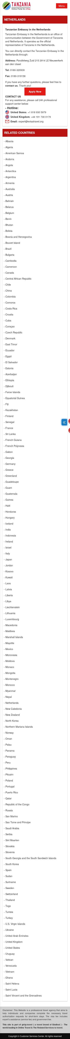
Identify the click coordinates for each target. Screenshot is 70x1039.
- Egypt (8, 356)
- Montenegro (11, 679)
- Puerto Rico (11, 792)
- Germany (9, 463)
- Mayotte (9, 643)
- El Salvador (11, 362)
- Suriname (10, 882)
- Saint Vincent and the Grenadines (23, 995)
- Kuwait (8, 577)
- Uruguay (9, 953)
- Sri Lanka (10, 434)
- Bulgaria (9, 254)
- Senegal (9, 422)
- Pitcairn (8, 774)
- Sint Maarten (11, 840)
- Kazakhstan (11, 410)
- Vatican (8, 959)
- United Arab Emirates (16, 935)
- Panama (9, 750)
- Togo (7, 906)
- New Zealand (12, 714)
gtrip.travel (27, 1024)
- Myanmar (10, 690)
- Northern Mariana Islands (18, 726)
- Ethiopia (9, 380)
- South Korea (11, 864)
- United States (12, 947)
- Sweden (9, 888)
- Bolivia (8, 230)
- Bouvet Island (12, 242)
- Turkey (8, 918)
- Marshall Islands (13, 637)
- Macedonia (10, 625)
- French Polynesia (14, 446)
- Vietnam (9, 971)
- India (7, 529)
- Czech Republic (13, 332)
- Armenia (9, 183)
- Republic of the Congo (16, 804)
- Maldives (9, 631)
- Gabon (8, 452)
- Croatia (8, 314)
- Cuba (7, 320)
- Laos (7, 583)
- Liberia (8, 595)
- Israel (7, 547)
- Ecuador (9, 350)
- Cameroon (10, 266)
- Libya (7, 601)
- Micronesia (10, 655)
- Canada (9, 272)
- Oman (8, 738)
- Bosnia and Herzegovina (18, 236)
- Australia (9, 189)
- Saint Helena (11, 983)
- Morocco (9, 685)
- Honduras (10, 511)
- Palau (8, 744)
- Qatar (8, 798)
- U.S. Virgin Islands (14, 923)
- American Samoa (14, 153)
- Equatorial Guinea (14, 398)
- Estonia (8, 368)
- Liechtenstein (12, 607)
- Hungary (9, 517)
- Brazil (7, 248)
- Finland (8, 416)
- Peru (7, 762)
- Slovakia (9, 846)
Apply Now (35, 91)
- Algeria (8, 147)
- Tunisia (8, 912)
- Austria (8, 195)
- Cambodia (10, 260)
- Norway (9, 732)
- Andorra (9, 159)
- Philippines (10, 768)
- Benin (8, 219)
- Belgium (9, 213)
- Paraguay (10, 756)
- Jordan (8, 565)
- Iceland (8, 523)
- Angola (8, 165)
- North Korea (11, 720)
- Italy (7, 553)
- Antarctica (10, 171)
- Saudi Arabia (11, 828)
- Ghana (8, 977)
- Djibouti (8, 386)
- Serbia (8, 834)
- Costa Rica (10, 308)
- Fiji (6, 404)
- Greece (8, 469)
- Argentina (10, 177)
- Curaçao (9, 326)
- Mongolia (9, 673)
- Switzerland (11, 894)
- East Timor (10, 344)
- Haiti (7, 505)
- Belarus (9, 207)
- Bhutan (8, 225)
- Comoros (9, 302)
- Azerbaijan (10, 374)
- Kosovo (8, 571)
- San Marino (11, 816)
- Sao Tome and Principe (17, 822)
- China (8, 290)
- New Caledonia (13, 708)
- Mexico (8, 649)
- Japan (8, 559)
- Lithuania (9, 613)
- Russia (8, 810)
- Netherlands (11, 702)
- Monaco (9, 667)
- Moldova (9, 661)
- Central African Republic (17, 278)
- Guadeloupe (11, 481)
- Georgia (9, 458)
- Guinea (8, 499)
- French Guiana (13, 440)
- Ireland (8, 541)
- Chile (7, 284)
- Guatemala (10, 493)
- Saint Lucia (10, 989)
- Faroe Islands (12, 392)
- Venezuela (10, 965)
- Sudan (8, 876)
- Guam (8, 487)
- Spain (8, 870)
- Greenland (10, 475)
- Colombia (10, 296)
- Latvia (8, 589)
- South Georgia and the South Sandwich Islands (30, 858)
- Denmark (9, 338)
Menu (62, 6)
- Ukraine (9, 929)
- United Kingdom (13, 941)
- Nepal (8, 696)
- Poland (8, 780)
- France (8, 428)
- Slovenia (9, 852)
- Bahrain (9, 201)
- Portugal (9, 786)
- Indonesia (10, 535)
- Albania (8, 141)
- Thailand (9, 900)
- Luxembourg (11, 619)
